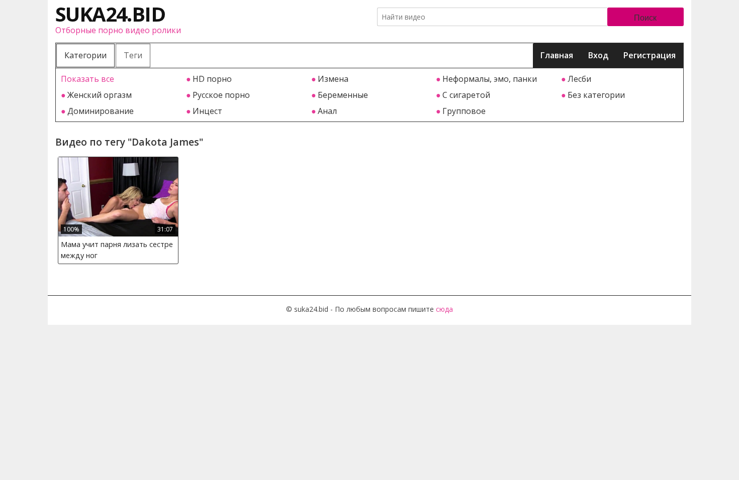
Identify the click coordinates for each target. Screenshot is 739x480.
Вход (598, 55)
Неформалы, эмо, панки (489, 78)
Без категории (596, 94)
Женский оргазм (99, 94)
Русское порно (221, 94)
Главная (556, 55)
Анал (327, 110)
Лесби (579, 78)
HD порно (212, 78)
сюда (444, 309)
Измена (333, 78)
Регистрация (649, 55)
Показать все (87, 78)
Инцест (207, 110)
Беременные (343, 94)
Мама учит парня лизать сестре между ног (117, 249)
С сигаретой (466, 94)
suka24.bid (110, 14)
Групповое (464, 110)
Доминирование (100, 110)
